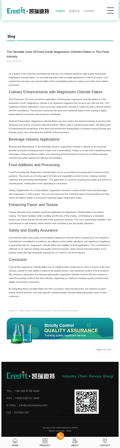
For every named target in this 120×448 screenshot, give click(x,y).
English (60, 10)
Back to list (104, 350)
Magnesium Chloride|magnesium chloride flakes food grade (48, 310)
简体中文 (74, 11)
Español (89, 10)
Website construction (57, 431)
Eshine (68, 431)
